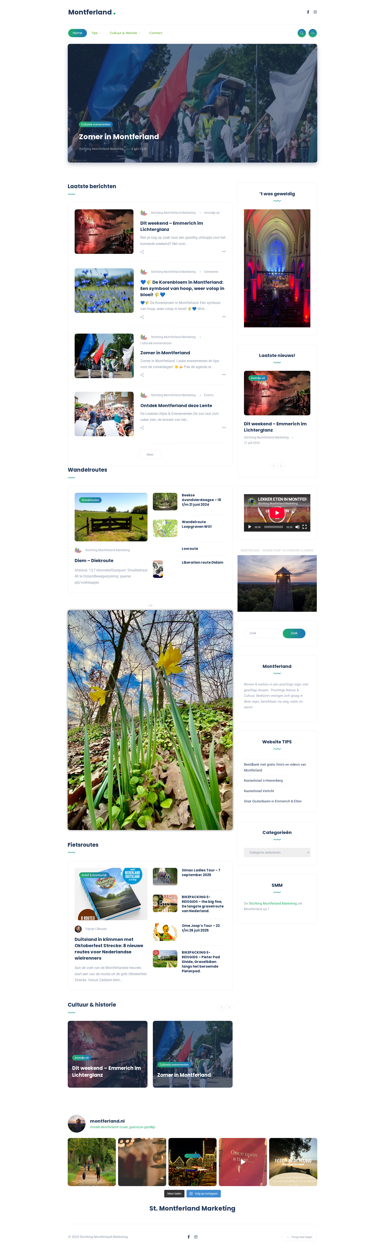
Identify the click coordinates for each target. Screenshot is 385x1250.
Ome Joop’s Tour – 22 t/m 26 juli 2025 (201, 928)
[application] (277, 513)
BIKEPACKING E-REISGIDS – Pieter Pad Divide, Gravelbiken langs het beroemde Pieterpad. (201, 961)
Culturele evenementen (95, 124)
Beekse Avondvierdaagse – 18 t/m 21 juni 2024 (201, 500)
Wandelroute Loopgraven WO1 (197, 524)
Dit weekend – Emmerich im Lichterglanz (106, 1072)
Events (208, 395)
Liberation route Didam (202, 562)
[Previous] (221, 1007)
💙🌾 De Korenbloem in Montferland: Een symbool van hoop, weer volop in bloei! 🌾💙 (182, 288)
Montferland (92, 12)
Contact (155, 33)
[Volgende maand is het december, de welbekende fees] (142, 1162)
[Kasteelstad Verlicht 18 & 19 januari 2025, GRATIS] (243, 1162)
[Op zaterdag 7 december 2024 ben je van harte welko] (192, 1162)
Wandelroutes (90, 500)
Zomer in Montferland (119, 137)
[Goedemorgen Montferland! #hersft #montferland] (92, 1162)
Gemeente (211, 271)
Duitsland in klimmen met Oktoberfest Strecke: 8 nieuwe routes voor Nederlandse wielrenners (109, 948)
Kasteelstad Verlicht (259, 791)
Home (77, 33)
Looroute (190, 548)
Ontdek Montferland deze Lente (176, 405)
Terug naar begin (301, 1237)
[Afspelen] (250, 527)
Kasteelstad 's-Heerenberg (263, 781)
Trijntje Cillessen (96, 929)
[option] (107, 1054)
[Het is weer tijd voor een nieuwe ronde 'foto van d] (293, 1162)
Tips (94, 33)
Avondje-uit (212, 212)
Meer (150, 454)
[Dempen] (297, 527)
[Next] (229, 1007)
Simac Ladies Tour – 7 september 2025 (201, 872)
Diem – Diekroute (94, 560)
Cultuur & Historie (123, 33)
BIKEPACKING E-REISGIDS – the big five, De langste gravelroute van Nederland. (203, 904)
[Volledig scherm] (304, 527)
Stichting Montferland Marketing (101, 149)
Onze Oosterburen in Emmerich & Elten (272, 801)
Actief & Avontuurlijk (94, 875)
